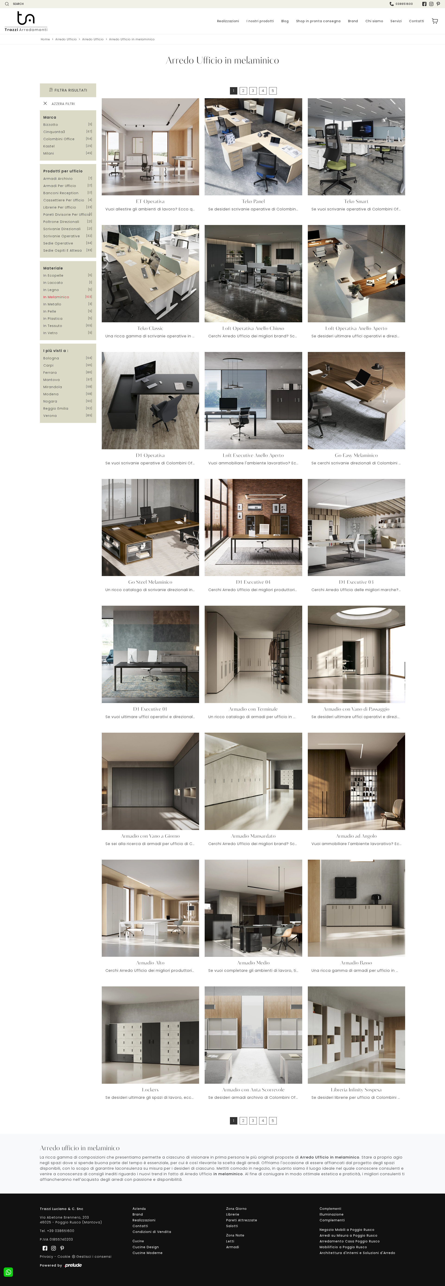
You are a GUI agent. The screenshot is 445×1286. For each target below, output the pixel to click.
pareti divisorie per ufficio (66, 214)
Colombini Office (59, 139)
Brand (353, 21)
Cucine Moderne (148, 1253)
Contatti (416, 21)
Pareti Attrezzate (241, 1220)
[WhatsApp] (8, 1272)
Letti (230, 1241)
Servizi (396, 21)
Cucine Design (146, 1247)
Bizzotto (50, 124)
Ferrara (50, 372)
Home (45, 39)
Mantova (51, 379)
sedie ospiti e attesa (62, 250)
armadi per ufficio (59, 186)
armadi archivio (58, 178)
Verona (50, 415)
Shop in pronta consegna (318, 21)
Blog (285, 21)
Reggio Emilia (55, 408)
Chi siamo (374, 21)
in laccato (53, 282)
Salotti (232, 1226)
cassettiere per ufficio (63, 200)
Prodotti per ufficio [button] (63, 171)
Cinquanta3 (54, 132)
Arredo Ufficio (66, 39)
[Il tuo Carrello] (435, 21)
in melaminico (56, 297)
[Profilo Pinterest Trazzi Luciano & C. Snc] (60, 1248)
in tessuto (52, 325)
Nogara (50, 401)
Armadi (232, 1247)
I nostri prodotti (260, 21)
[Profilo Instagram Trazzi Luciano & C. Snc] (431, 4)
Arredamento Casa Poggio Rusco (350, 1241)
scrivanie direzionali (62, 229)
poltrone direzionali (61, 221)
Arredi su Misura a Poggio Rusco (349, 1235)
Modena (51, 394)
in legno (51, 290)
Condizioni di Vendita (152, 1231)
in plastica (53, 318)
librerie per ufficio (59, 207)
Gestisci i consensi (93, 1256)
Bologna (51, 358)
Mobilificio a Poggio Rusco (343, 1247)
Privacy (46, 1256)
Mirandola (52, 387)
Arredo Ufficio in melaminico (132, 39)
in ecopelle (53, 275)
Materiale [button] (53, 268)
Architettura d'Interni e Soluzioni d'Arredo (357, 1253)
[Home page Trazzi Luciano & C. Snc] (54, 21)
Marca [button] (49, 117)
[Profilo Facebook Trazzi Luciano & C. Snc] (424, 4)
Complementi (332, 1220)
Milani (48, 153)
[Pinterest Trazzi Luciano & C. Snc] (438, 4)
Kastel (49, 146)
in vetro (50, 333)
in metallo (52, 304)
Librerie (232, 1214)
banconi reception (61, 193)
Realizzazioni (228, 21)
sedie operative (58, 243)
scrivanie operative (61, 236)
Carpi (48, 365)
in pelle (49, 311)
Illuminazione (332, 1214)
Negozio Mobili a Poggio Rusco (347, 1229)
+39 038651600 (60, 1231)
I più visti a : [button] (55, 350)
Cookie (63, 1256)
